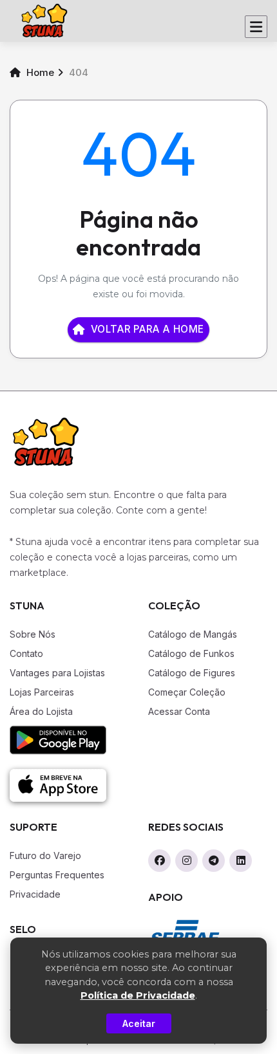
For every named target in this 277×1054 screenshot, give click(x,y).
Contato (26, 653)
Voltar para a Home (147, 329)
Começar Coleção (186, 692)
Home (39, 72)
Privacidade (35, 894)
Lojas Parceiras (42, 692)
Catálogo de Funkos (191, 653)
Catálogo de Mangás (192, 634)
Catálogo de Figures (191, 672)
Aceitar (138, 1023)
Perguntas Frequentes (57, 874)
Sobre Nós (32, 634)
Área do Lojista (41, 711)
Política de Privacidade (138, 995)
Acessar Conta (179, 711)
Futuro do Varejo (45, 855)
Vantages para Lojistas (57, 672)
